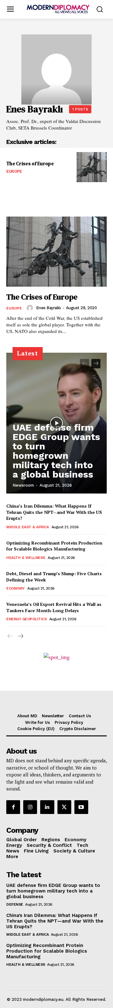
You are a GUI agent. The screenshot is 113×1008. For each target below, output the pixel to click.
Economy (15, 588)
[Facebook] (13, 807)
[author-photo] (31, 308)
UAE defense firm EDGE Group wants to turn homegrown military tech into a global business (56, 451)
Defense (14, 904)
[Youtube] (81, 807)
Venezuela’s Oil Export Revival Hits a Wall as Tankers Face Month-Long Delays (53, 607)
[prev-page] (84, 363)
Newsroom (23, 485)
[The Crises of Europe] (92, 167)
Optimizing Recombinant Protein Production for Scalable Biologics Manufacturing (54, 546)
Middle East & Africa (27, 527)
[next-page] (95, 363)
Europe (14, 171)
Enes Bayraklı (48, 307)
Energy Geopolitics (26, 619)
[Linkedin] (47, 807)
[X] (64, 807)
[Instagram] (30, 807)
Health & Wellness (25, 557)
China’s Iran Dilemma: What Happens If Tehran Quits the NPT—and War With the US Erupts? (54, 512)
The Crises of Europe (30, 163)
